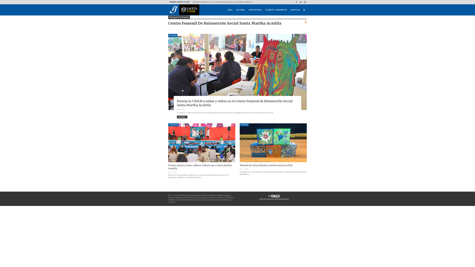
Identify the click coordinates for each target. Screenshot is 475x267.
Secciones (240, 10)
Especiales (295, 10)
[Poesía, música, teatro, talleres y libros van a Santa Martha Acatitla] (201, 142)
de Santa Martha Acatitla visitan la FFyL (266, 165)
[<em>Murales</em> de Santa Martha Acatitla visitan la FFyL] (273, 142)
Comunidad (173, 125)
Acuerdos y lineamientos (276, 10)
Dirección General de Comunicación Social (274, 199)
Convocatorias (255, 10)
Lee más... (182, 117)
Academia (173, 35)
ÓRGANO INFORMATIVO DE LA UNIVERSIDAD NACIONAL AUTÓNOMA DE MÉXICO (222, 2)
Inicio (230, 10)
